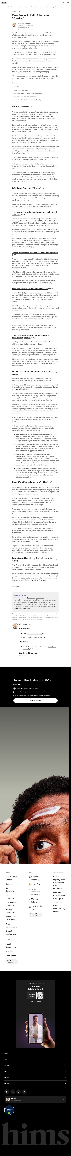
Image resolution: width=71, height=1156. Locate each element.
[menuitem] (8, 7)
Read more (22, 656)
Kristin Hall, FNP (29, 23)
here (40, 619)
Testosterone (19, 7)
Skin (19, 11)
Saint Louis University (35, 637)
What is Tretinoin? (19, 87)
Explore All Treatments (33, 915)
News (61, 7)
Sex (12, 7)
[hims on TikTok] (24, 1091)
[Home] (4, 2)
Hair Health (34, 7)
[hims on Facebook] (6, 1091)
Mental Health (44, 7)
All (8, 7)
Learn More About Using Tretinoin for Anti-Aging (28, 100)
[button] (35, 586)
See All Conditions (10, 961)
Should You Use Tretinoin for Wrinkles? (25, 97)
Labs (27, 7)
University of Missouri (34, 634)
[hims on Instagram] (18, 1091)
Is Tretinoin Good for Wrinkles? (23, 90)
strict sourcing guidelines (35, 598)
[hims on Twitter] (12, 1091)
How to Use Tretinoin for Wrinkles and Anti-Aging (28, 93)
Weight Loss (54, 7)
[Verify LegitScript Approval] (9, 1110)
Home (14, 11)
